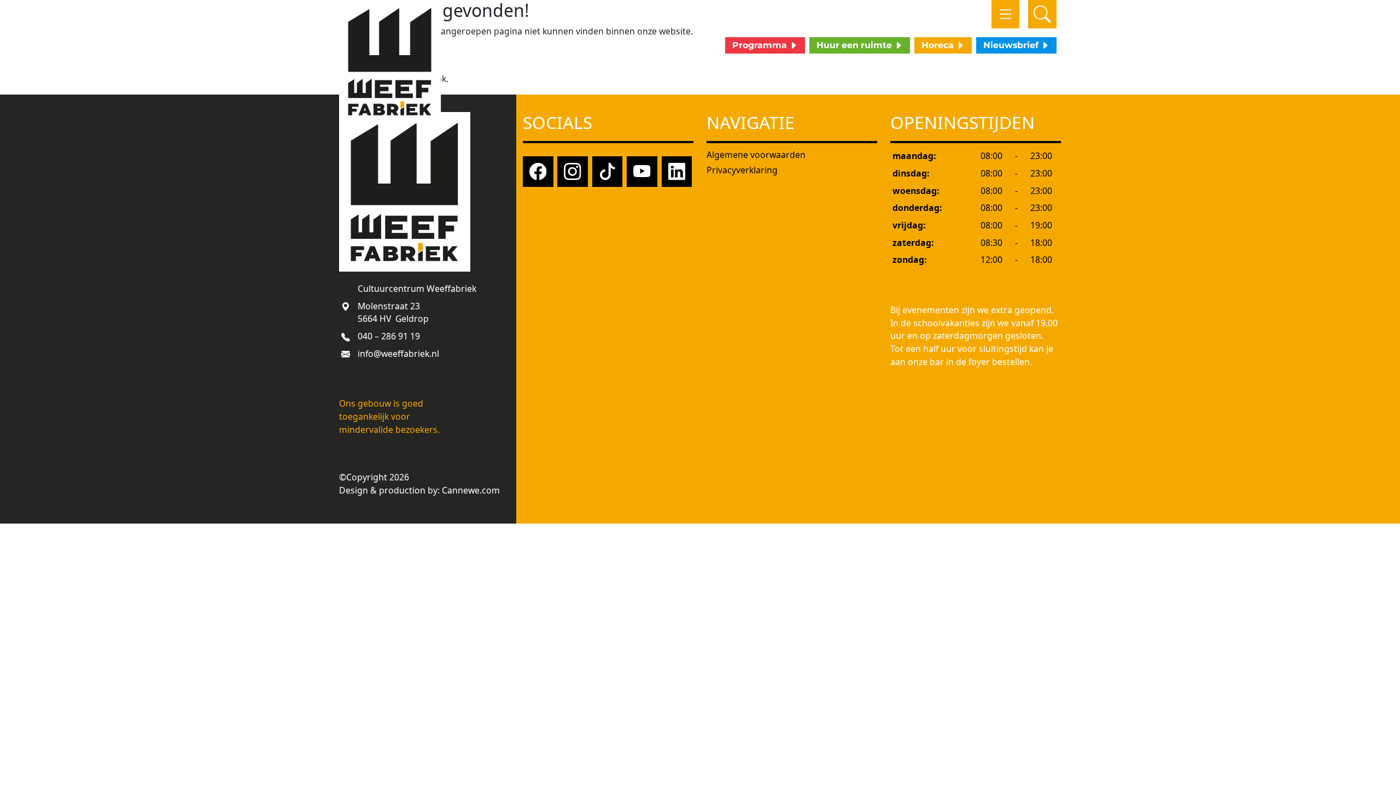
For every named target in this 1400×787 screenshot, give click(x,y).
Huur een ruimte (855, 45)
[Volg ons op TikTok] (607, 171)
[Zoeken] (1042, 14)
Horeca (938, 45)
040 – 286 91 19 (389, 336)
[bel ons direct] (345, 336)
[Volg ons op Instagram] (572, 171)
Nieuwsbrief (1012, 45)
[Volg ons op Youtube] (642, 171)
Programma (760, 45)
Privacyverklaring (742, 170)
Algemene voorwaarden (756, 155)
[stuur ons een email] (345, 354)
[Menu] (1005, 14)
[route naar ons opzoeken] (345, 306)
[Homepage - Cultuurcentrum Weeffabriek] (390, 62)
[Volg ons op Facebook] (538, 171)
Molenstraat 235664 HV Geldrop (393, 312)
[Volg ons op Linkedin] (677, 171)
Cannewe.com (471, 490)
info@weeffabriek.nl (398, 354)
